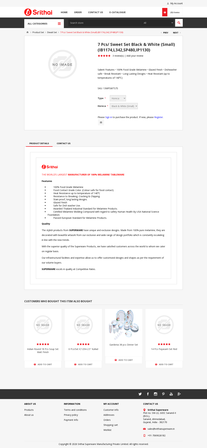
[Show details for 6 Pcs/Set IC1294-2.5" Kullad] (83, 325)
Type (101, 98)
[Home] (27, 32)
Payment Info (71, 419)
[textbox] (104, 22)
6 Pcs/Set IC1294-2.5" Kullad (83, 349)
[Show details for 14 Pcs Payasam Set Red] (164, 325)
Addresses (109, 414)
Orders (107, 419)
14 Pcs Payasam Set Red (164, 349)
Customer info (111, 409)
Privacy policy (71, 414)
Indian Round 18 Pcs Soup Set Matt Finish (43, 350)
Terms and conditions (75, 409)
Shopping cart (111, 424)
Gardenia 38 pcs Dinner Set (123, 344)
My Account (176, 3)
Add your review (134, 55)
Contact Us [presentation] (64, 143)
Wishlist (107, 429)
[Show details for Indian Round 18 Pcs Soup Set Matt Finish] (42, 325)
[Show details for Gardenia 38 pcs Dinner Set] (123, 325)
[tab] (39, 143)
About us (29, 414)
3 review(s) (118, 55)
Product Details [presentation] (39, 143)
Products (29, 409)
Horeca (102, 106)
